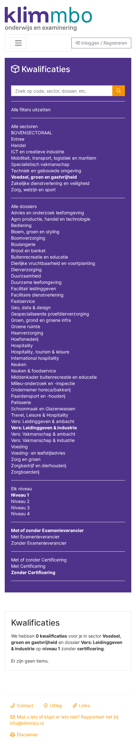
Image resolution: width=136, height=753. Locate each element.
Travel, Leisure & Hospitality (39, 415)
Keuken (18, 364)
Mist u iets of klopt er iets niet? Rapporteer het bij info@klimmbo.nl (64, 720)
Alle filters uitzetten (31, 109)
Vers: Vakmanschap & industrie (43, 440)
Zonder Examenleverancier (38, 543)
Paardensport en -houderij (38, 396)
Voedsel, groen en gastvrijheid (44, 177)
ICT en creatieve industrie (37, 151)
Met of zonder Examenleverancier (47, 530)
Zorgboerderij (25, 471)
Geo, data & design (31, 307)
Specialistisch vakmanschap (40, 164)
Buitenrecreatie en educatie (39, 257)
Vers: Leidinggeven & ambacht (42, 421)
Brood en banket (28, 250)
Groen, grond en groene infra (41, 320)
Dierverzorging (26, 269)
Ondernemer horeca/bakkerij (41, 389)
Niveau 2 (20, 501)
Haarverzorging (27, 332)
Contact (24, 705)
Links (84, 705)
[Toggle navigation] (18, 43)
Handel (18, 145)
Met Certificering (28, 566)
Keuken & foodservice (33, 370)
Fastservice (23, 301)
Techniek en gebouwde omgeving (46, 170)
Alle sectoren (24, 126)
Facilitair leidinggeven (33, 288)
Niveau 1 (20, 495)
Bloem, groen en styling (35, 231)
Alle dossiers (24, 206)
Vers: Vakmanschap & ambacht (43, 434)
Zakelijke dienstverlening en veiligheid (50, 183)
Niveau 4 (20, 513)
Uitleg (55, 705)
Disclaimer (26, 734)
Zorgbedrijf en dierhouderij (38, 465)
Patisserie (21, 402)
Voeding (19, 446)
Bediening (21, 225)
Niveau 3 (20, 507)
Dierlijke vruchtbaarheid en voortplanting (53, 263)
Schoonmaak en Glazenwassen (43, 408)
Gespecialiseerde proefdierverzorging (50, 313)
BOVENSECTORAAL (31, 132)
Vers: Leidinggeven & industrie (44, 427)
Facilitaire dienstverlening (37, 294)
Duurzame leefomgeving (36, 282)
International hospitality (35, 358)
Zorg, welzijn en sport (33, 189)
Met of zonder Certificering (39, 559)
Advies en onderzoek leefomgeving (47, 212)
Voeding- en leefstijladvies (38, 453)
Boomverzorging (28, 238)
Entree (17, 139)
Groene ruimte (25, 326)
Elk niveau (21, 488)
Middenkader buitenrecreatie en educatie (54, 377)
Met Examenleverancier (35, 536)
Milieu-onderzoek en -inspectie (43, 383)
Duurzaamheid (26, 276)
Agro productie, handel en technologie (50, 219)
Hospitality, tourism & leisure (40, 351)
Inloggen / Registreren (103, 43)
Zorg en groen (25, 459)
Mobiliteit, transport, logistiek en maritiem (53, 158)
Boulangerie (23, 244)
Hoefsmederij (24, 339)
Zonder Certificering (33, 572)
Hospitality (22, 345)
